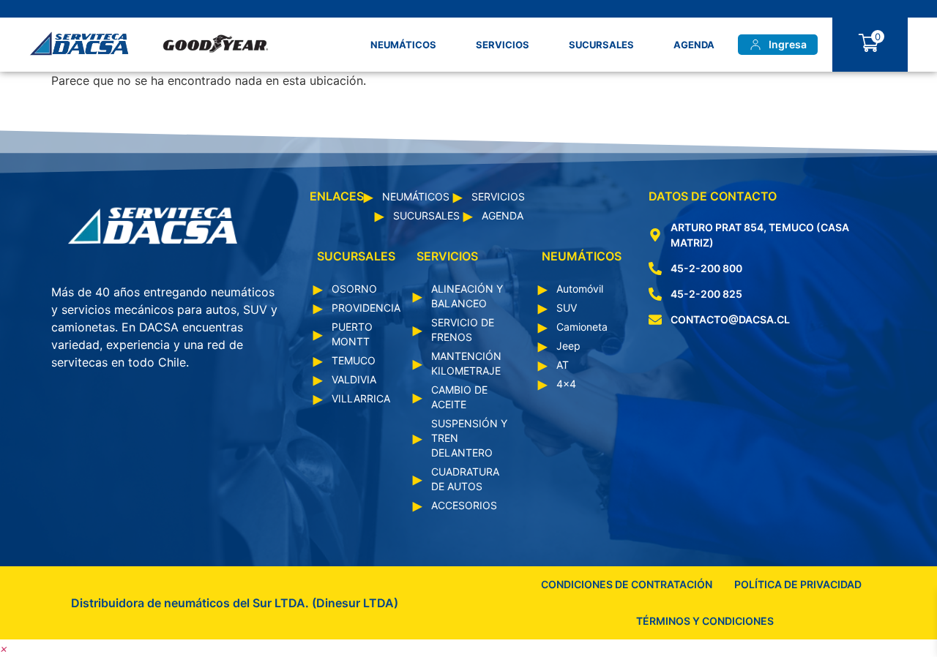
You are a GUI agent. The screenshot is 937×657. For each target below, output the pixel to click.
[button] (4, 648)
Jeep (568, 345)
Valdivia (354, 379)
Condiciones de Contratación (626, 584)
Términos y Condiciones (705, 621)
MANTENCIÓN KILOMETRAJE (466, 363)
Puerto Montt (352, 334)
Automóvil (579, 288)
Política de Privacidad (798, 584)
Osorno (354, 288)
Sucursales (601, 44)
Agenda (693, 44)
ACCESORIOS (464, 505)
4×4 (566, 384)
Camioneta (582, 326)
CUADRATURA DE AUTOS (465, 478)
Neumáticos (403, 44)
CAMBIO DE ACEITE (459, 396)
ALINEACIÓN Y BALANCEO (467, 295)
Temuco (354, 360)
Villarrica (359, 398)
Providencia (359, 307)
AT (562, 364)
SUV (566, 307)
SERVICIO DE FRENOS (462, 329)
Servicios (502, 44)
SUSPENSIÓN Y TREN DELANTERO (469, 438)
